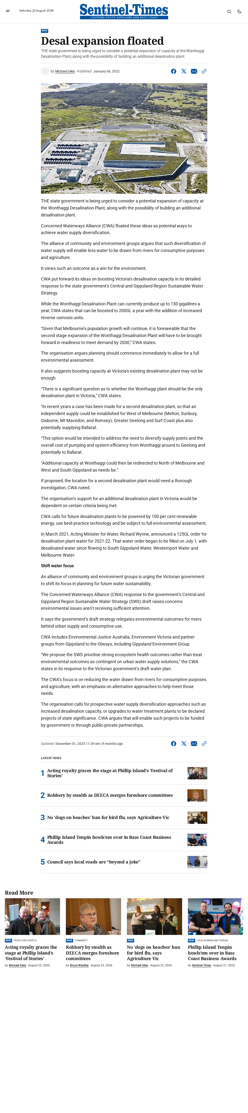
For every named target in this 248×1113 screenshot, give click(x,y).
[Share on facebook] (174, 71)
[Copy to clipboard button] (203, 71)
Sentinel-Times (201, 965)
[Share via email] (194, 71)
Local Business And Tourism (212, 940)
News (44, 30)
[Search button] (229, 11)
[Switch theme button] (239, 11)
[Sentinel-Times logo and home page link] (124, 11)
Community (81, 940)
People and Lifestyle (25, 940)
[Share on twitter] (184, 71)
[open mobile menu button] (8, 11)
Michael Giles (65, 71)
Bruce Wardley (79, 965)
